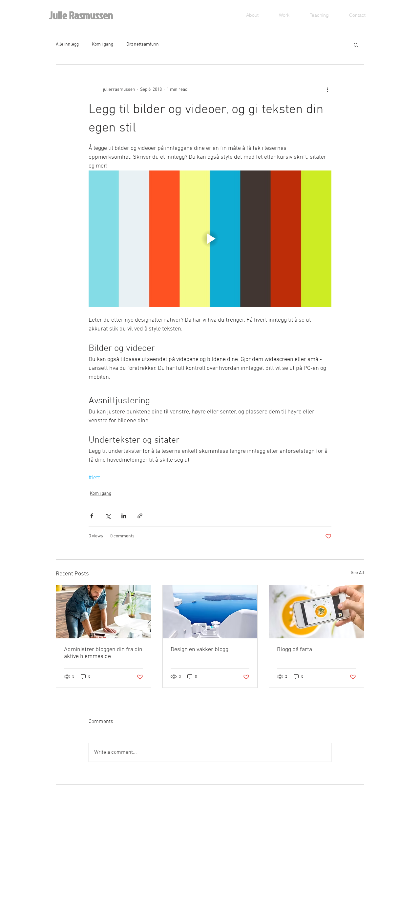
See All (357, 573)
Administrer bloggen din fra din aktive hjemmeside (103, 653)
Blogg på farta (294, 649)
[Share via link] (140, 516)
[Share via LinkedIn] (124, 516)
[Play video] (210, 238)
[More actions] (327, 89)
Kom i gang (102, 44)
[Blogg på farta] (316, 611)
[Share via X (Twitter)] (108, 516)
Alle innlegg (67, 44)
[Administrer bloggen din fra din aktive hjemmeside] (103, 611)
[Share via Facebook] (92, 516)
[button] (356, 44)
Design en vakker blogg (199, 649)
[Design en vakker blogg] (210, 611)
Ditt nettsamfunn (142, 44)
